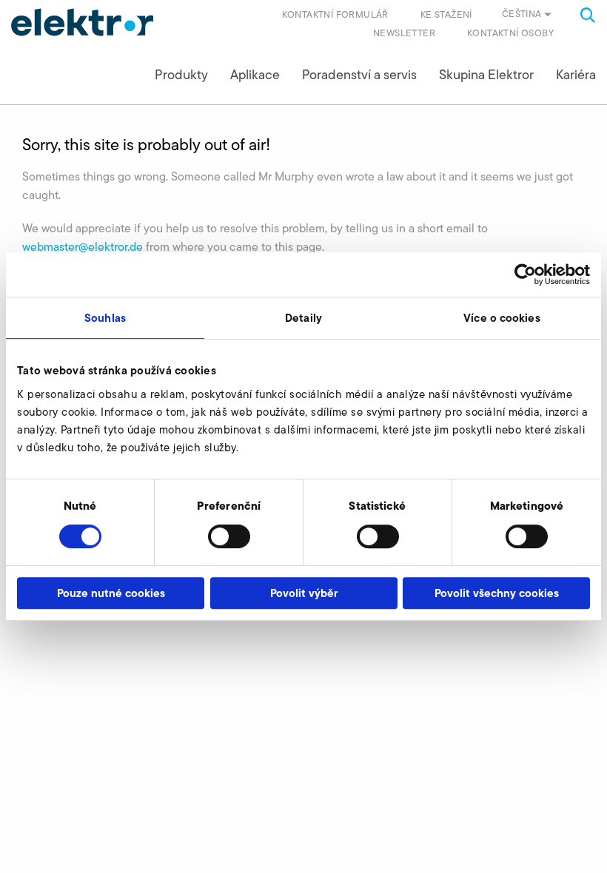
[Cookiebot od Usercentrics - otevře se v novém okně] (525, 274)
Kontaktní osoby (510, 33)
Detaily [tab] (303, 317)
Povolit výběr (304, 592)
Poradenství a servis (359, 74)
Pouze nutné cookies (111, 592)
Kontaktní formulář (335, 14)
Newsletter (404, 33)
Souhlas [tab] (105, 317)
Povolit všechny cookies (497, 592)
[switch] (229, 536)
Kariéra (576, 74)
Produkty (181, 74)
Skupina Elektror (486, 74)
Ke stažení (446, 14)
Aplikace (255, 74)
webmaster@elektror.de (82, 246)
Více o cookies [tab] (501, 317)
